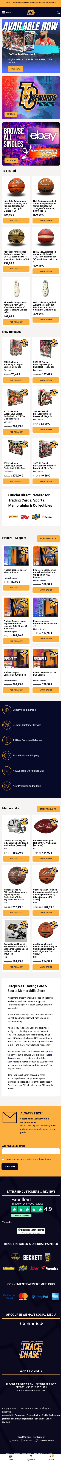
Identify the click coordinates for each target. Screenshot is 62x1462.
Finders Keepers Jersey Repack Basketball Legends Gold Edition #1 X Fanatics (15, 626)
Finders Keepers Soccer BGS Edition (43, 674)
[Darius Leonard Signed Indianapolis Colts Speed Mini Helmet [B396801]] (16, 827)
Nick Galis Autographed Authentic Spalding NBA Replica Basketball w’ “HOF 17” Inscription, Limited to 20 (15, 202)
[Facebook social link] (19, 1334)
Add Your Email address (13, 1153)
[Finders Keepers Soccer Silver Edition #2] (16, 556)
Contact (13, 1432)
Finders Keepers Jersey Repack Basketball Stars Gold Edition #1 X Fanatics (44, 575)
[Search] (56, 12)
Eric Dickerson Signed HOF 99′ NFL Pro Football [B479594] (42, 844)
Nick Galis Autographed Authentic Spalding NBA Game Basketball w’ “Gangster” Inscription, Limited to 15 (43, 202)
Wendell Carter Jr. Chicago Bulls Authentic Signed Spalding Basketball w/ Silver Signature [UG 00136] (15, 898)
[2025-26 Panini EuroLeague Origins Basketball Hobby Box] (44, 345)
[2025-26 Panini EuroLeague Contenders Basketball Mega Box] (44, 445)
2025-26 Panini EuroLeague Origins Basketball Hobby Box (42, 361)
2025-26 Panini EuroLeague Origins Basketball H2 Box (13, 361)
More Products (46, 540)
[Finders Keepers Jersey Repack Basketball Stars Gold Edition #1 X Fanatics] (44, 556)
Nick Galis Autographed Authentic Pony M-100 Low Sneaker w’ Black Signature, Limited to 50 (43, 303)
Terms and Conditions (24, 1429)
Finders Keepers (10, 579)
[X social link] (23, 1334)
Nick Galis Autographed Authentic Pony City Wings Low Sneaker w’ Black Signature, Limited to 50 (15, 304)
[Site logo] (30, 12)
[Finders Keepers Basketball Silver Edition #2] (44, 608)
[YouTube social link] (31, 1334)
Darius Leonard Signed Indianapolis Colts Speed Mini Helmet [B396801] (15, 845)
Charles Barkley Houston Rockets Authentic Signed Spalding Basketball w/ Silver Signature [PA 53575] (44, 898)
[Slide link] (29, 46)
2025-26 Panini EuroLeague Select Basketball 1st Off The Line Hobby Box (14, 412)
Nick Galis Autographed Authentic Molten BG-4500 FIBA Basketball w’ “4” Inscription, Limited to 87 (43, 253)
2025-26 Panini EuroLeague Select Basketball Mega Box (42, 410)
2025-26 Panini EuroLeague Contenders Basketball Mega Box (43, 462)
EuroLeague (8, 367)
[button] (15, 217)
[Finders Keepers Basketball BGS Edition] (16, 659)
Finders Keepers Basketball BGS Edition (15, 674)
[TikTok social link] (40, 1334)
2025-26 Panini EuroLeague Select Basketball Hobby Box (14, 462)
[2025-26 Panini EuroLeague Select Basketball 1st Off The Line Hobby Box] (16, 393)
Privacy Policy (33, 1425)
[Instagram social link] (27, 1334)
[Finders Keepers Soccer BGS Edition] (44, 659)
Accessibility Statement (13, 1425)
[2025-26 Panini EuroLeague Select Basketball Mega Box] (44, 393)
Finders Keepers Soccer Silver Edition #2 (15, 572)
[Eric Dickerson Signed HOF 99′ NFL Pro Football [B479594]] (44, 827)
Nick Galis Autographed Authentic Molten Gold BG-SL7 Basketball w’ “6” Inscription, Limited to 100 (16, 253)
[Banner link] (29, 97)
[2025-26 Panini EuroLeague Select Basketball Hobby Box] (16, 444)
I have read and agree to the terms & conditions (28, 1166)
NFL (5, 852)
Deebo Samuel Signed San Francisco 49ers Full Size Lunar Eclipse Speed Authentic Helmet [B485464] (15, 952)
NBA (5, 906)
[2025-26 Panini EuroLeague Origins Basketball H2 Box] (16, 344)
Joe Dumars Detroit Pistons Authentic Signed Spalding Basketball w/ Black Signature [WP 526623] (43, 952)
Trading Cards (19, 497)
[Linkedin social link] (36, 1334)
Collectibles (17, 507)
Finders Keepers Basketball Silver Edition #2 (44, 624)
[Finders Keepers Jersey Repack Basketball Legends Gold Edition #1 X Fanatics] (16, 608)
